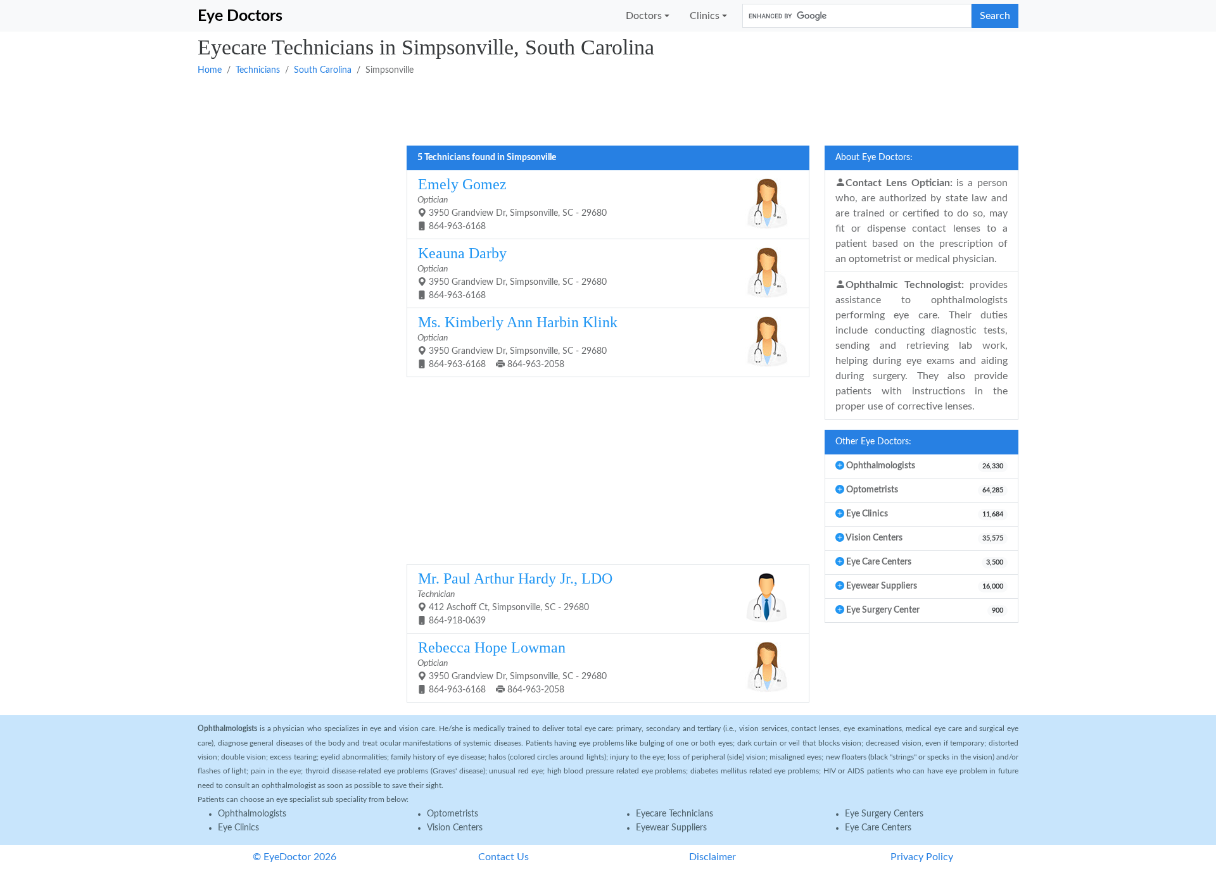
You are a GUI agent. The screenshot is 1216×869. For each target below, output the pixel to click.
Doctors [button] (644, 16)
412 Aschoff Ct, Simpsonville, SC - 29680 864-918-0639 (514, 597)
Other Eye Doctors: (873, 441)
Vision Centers (455, 827)
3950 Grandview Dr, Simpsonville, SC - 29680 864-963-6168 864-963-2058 (517, 341)
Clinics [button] (704, 16)
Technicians (258, 70)
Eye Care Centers (878, 827)
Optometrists (452, 814)
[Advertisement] (578, 109)
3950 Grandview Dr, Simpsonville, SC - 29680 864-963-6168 (512, 203)
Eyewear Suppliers (671, 827)
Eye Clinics (238, 827)
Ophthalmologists (252, 814)
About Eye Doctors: (874, 157)
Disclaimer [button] (712, 857)
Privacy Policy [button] (921, 857)
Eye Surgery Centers (884, 814)
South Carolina (323, 70)
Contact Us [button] (503, 857)
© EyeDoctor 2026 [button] (294, 857)
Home (210, 70)
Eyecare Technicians (674, 814)
